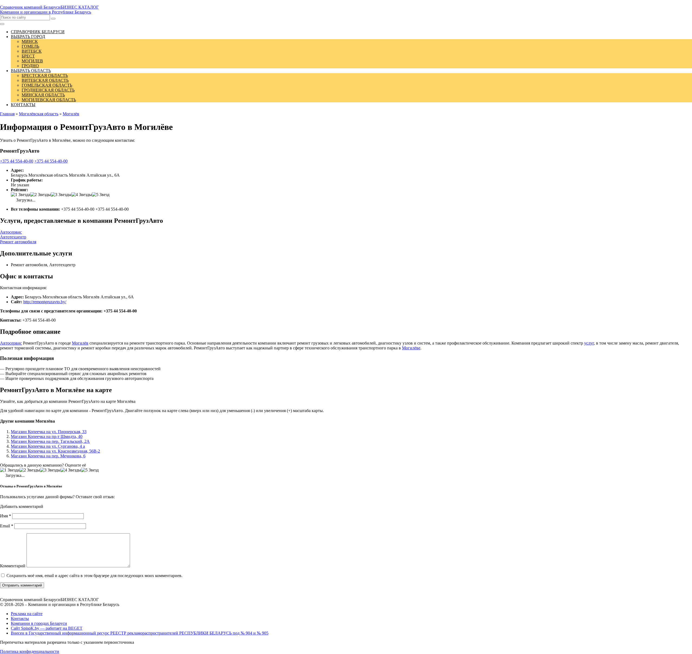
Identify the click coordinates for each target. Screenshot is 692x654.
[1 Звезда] (20, 194)
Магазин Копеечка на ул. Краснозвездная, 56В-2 (55, 451)
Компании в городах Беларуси (39, 623)
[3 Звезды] (61, 194)
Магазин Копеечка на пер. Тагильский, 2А (50, 441)
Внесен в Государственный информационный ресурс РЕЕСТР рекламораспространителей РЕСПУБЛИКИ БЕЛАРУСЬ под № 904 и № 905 (139, 633)
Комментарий (12, 566)
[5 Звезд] (100, 194)
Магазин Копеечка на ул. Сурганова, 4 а (48, 446)
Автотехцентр (13, 237)
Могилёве (411, 348)
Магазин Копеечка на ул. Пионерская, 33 (48, 431)
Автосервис (11, 232)
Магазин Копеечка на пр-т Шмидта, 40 (46, 436)
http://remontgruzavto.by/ (44, 301)
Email (6, 526)
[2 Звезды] (40, 194)
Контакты (20, 618)
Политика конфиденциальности (29, 651)
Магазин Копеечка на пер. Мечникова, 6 (48, 456)
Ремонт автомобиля (18, 242)
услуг (589, 343)
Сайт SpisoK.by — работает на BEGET (46, 628)
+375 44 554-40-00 (16, 161)
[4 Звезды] (81, 194)
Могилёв (80, 343)
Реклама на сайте (26, 613)
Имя (5, 516)
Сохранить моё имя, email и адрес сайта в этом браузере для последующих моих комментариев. (94, 575)
